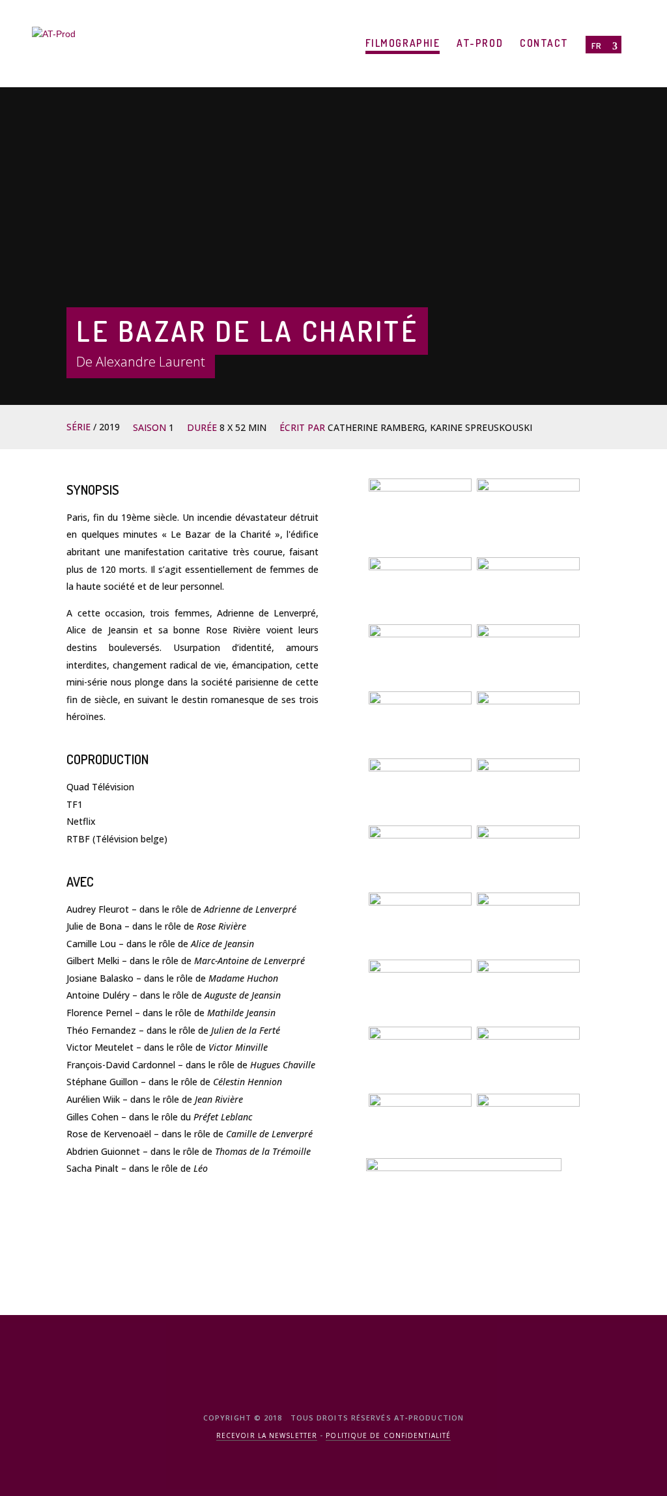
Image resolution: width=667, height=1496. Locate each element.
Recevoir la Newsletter (266, 1435)
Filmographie (402, 42)
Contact (544, 42)
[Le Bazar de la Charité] (528, 509)
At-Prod (480, 42)
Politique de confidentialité (388, 1435)
